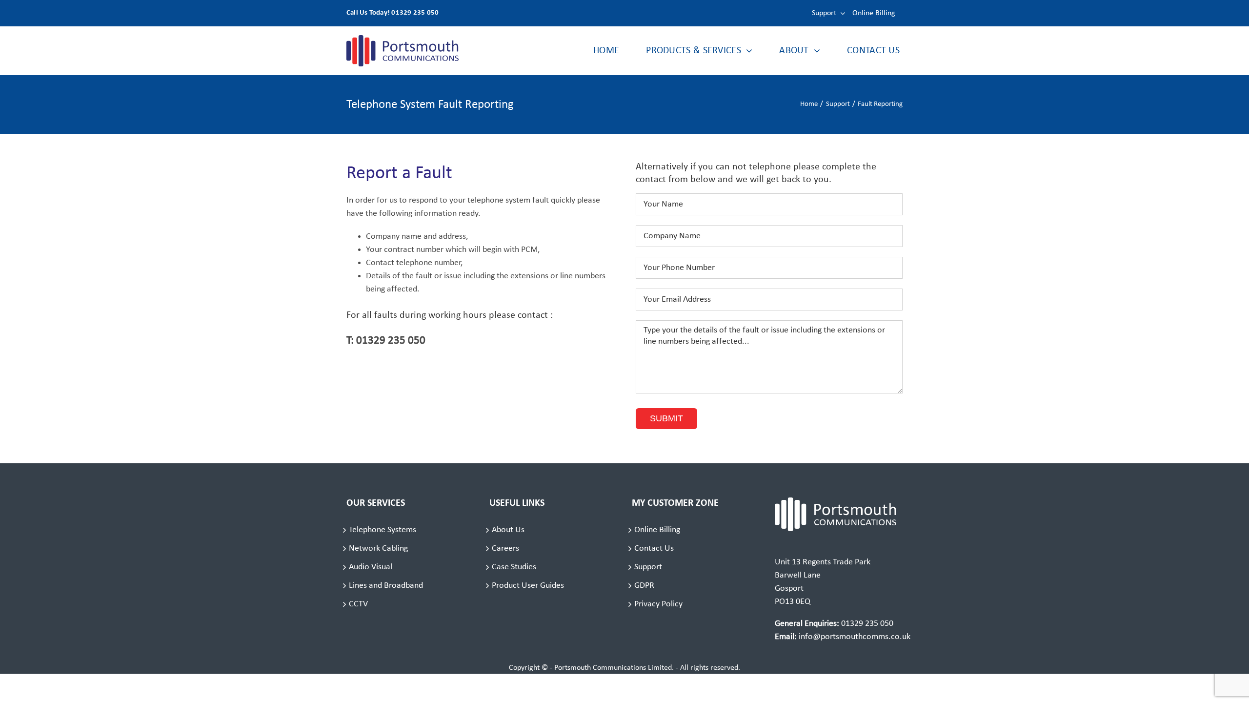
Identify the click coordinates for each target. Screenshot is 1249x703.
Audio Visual (370, 567)
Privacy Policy (658, 604)
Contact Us (654, 548)
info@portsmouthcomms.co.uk (854, 636)
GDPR (644, 585)
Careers (505, 548)
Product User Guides (528, 585)
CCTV (358, 604)
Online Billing (657, 530)
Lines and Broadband (386, 585)
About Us (508, 530)
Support (648, 567)
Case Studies (514, 567)
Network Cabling (378, 548)
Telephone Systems (382, 530)
